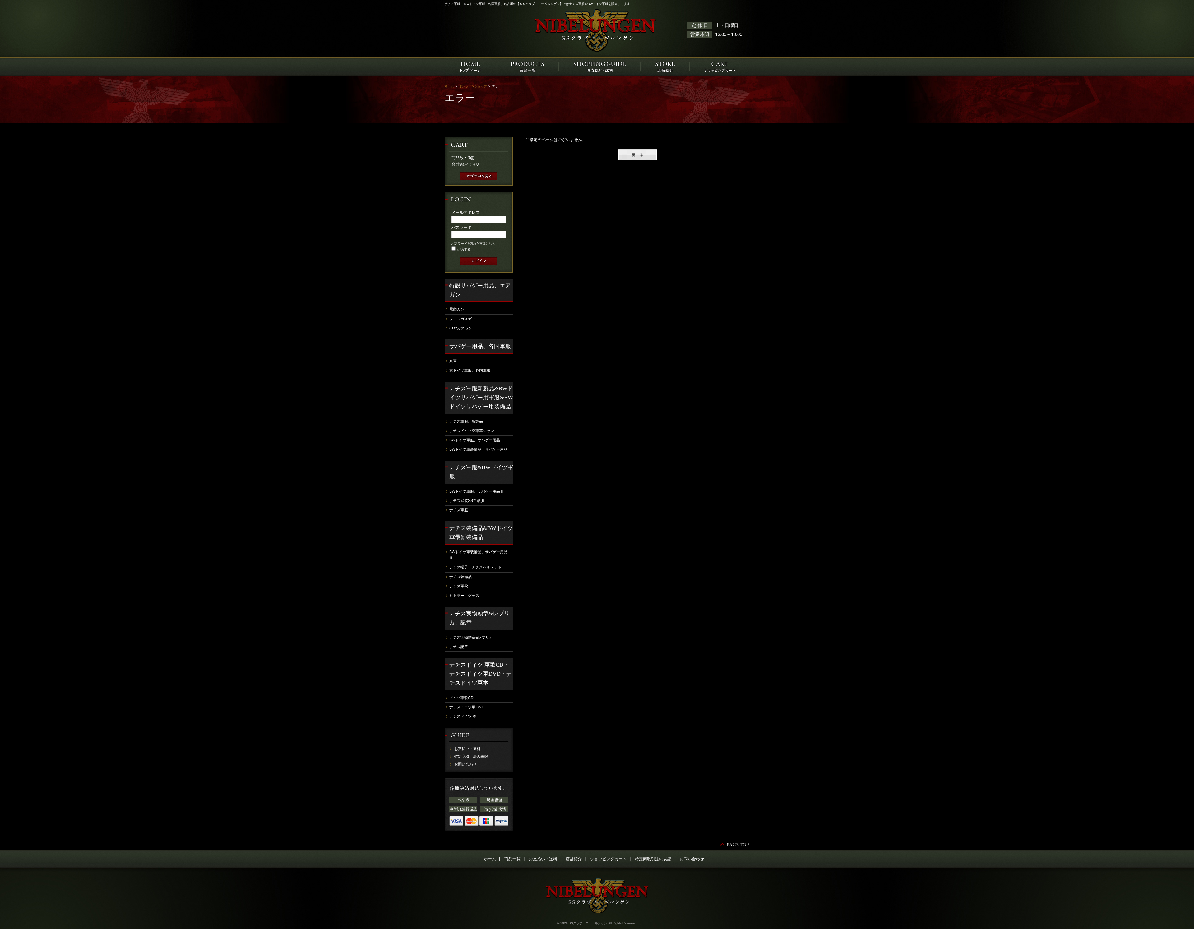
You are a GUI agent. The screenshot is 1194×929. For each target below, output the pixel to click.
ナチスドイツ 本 (462, 716)
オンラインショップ (473, 86)
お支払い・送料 (467, 749)
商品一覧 (512, 859)
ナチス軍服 (458, 510)
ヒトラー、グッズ (464, 595)
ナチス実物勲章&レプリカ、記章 (479, 618)
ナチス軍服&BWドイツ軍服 (481, 472)
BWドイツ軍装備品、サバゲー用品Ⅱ (478, 555)
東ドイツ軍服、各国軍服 (469, 370)
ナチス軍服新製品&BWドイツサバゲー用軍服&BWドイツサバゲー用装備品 (481, 397)
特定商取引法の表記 (471, 756)
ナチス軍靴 (458, 586)
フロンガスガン (462, 319)
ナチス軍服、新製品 (466, 421)
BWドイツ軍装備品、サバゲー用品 (478, 449)
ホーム (449, 86)
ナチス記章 (458, 647)
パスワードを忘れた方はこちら (473, 243)
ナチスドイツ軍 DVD (466, 707)
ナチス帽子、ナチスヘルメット (475, 567)
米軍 (453, 361)
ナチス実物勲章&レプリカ (471, 637)
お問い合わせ (465, 764)
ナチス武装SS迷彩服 (466, 501)
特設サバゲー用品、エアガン (480, 290)
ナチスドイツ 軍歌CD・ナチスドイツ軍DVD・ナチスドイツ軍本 (480, 674)
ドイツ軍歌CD (461, 698)
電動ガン (456, 309)
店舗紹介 (574, 859)
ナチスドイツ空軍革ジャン (471, 431)
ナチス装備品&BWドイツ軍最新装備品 (481, 532)
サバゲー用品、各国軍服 (480, 346)
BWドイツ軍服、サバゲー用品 (474, 440)
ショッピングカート (608, 859)
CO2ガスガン (460, 328)
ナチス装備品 (460, 577)
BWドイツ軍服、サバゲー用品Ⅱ (476, 491)
